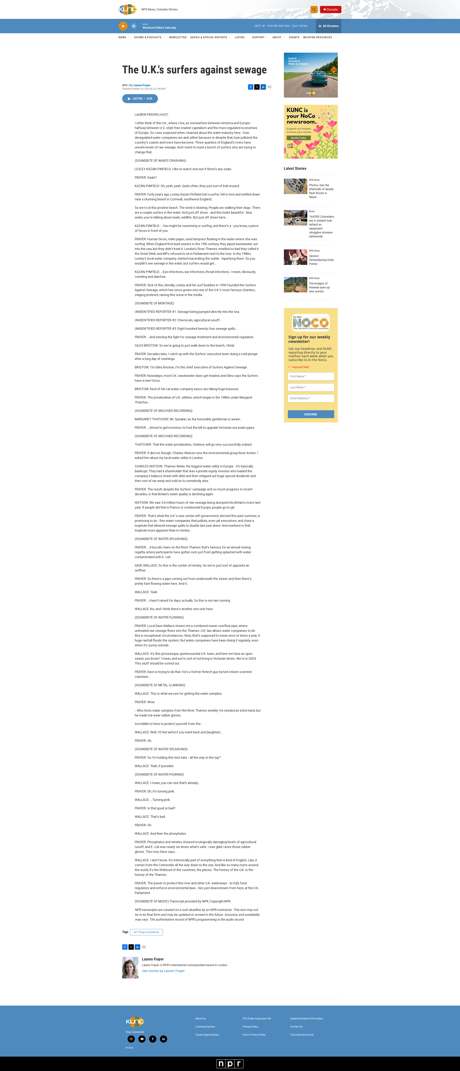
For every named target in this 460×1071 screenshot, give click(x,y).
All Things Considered (146, 932)
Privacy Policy (250, 1026)
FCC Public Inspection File (257, 1018)
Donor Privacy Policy (254, 1034)
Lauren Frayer (142, 85)
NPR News (314, 179)
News (312, 211)
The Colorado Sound (301, 1034)
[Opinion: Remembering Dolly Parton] (295, 257)
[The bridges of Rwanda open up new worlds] (295, 284)
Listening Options (205, 1026)
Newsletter (178, 37)
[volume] (134, 26)
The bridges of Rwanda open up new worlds (319, 287)
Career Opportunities (207, 1034)
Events (294, 37)
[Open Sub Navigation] (129, 37)
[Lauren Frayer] (130, 967)
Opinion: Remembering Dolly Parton (321, 260)
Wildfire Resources (317, 37)
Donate (332, 9)
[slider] (139, 26)
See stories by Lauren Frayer (163, 971)
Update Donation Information (306, 1018)
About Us (201, 1018)
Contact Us (296, 1026)
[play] (123, 26)
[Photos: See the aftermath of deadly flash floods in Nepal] (295, 186)
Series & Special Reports (208, 37)
